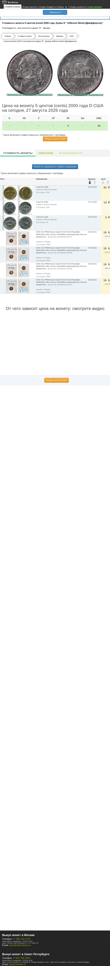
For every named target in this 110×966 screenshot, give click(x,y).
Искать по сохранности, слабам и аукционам (55, 167)
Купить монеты (95, 7)
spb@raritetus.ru (17, 964)
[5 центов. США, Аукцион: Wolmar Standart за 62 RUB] (10, 193)
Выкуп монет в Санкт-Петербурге (25, 954)
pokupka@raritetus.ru (20, 945)
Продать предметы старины (51, 7)
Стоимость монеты (18, 153)
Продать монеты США (55, 139)
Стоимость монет (12, 7)
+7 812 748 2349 (21, 958)
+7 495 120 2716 (21, 939)
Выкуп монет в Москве (18, 935)
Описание (45, 153)
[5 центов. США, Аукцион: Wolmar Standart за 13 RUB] (10, 208)
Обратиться (55, 12)
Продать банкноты (77, 7)
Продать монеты (29, 7)
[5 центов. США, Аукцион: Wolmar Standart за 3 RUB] (10, 223)
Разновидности (71, 153)
